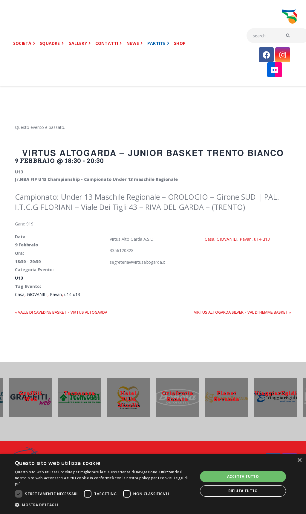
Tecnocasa (79, 393)
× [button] (299, 460)
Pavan (56, 294)
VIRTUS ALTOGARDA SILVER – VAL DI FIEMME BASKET (242, 312)
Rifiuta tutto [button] (243, 490)
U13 (19, 278)
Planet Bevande (226, 396)
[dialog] (153, 484)
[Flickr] (274, 69)
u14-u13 (72, 294)
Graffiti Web (30, 396)
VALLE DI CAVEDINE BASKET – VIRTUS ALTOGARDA (61, 312)
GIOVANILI (37, 294)
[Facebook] (266, 54)
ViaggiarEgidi (275, 393)
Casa (20, 294)
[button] (103, 505)
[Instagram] (282, 54)
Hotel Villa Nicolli (128, 399)
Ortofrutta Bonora (177, 396)
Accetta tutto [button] (243, 476)
